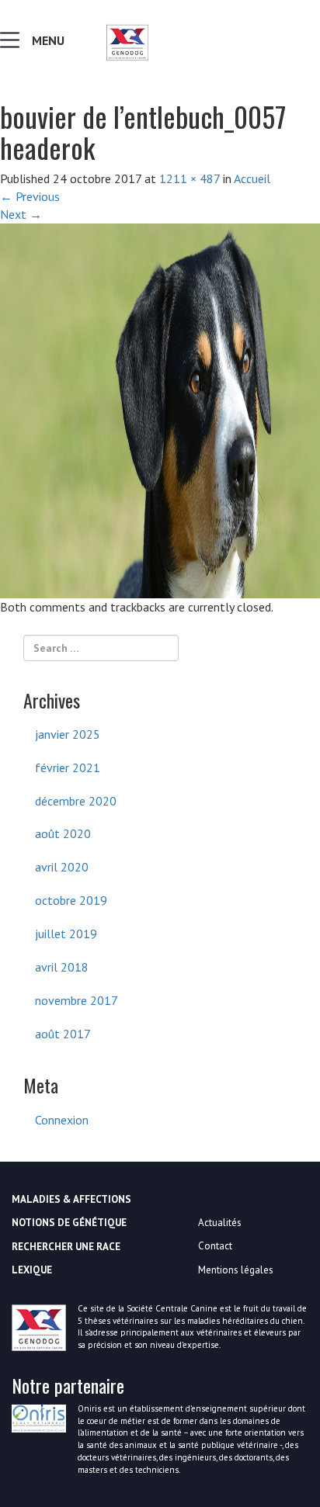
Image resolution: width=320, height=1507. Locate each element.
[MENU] (13, 43)
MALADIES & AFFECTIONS (71, 1199)
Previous (30, 196)
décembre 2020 (76, 801)
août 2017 (63, 1033)
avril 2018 (62, 967)
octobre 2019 (71, 900)
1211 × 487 (189, 178)
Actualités (220, 1222)
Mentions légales (235, 1270)
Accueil (252, 178)
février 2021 (67, 767)
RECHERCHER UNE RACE (66, 1246)
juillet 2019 (66, 933)
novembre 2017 (76, 1000)
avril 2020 (62, 867)
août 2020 (63, 833)
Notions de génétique (69, 1222)
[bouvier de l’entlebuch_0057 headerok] (160, 409)
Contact (215, 1245)
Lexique (32, 1270)
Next (21, 214)
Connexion (62, 1120)
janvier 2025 (67, 734)
